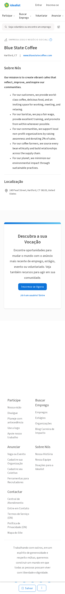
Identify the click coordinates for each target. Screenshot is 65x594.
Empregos (41, 412)
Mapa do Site (15, 533)
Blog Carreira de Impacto (44, 431)
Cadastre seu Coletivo (15, 471)
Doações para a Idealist (44, 467)
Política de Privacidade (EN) (17, 525)
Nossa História (44, 454)
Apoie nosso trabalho (14, 435)
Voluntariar (41, 16)
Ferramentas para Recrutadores (18, 480)
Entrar (38, 5)
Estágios (40, 418)
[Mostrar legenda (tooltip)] (50, 39)
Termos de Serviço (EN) (18, 516)
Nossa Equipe (43, 460)
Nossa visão (14, 407)
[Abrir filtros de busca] (58, 27)
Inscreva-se (52, 5)
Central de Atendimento (15, 501)
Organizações (43, 423)
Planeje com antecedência (15, 420)
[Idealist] (12, 5)
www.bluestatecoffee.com (37, 55)
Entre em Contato (18, 508)
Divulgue (12, 413)
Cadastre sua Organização (15, 461)
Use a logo (13, 428)
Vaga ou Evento (16, 454)
